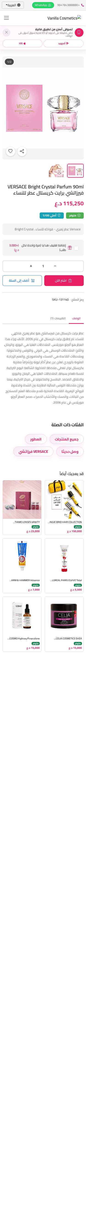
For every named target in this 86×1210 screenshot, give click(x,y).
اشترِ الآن (61, 280)
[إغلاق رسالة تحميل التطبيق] (6, 32)
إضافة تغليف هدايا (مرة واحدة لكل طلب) (37, 247)
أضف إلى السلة (19, 280)
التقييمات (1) (58, 318)
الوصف (76, 318)
